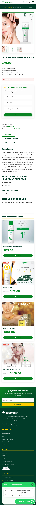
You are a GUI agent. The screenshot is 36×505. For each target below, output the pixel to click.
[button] (31, 15)
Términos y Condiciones (8, 442)
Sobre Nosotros (6, 433)
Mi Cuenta (4, 453)
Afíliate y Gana (5, 456)
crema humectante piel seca (14, 128)
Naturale (25, 128)
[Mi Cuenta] (23, 2)
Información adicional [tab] (11, 138)
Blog (3, 436)
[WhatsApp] (15, 424)
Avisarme (18, 115)
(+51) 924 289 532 (8, 477)
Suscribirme (17, 404)
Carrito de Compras (7, 461)
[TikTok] (11, 424)
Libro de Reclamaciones (8, 464)
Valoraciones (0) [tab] (10, 143)
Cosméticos (10, 126)
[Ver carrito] (29, 2)
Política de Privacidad (7, 439)
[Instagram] (7, 424)
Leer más (18, 256)
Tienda (10, 7)
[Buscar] (26, 2)
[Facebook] (3, 424)
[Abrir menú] (32, 2)
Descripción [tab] (8, 134)
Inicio (6, 7)
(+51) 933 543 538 (8, 480)
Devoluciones (5, 444)
